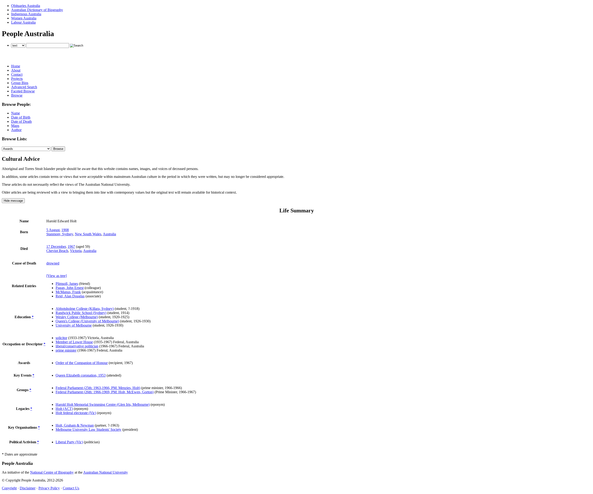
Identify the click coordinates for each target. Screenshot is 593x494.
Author (16, 130)
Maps (15, 126)
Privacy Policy (49, 488)
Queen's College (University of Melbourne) (87, 321)
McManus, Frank (68, 292)
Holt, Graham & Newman (75, 425)
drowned (52, 263)
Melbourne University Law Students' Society (88, 429)
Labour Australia (23, 22)
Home (15, 66)
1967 (71, 247)
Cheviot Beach (57, 251)
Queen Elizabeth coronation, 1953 (81, 375)
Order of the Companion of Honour (82, 363)
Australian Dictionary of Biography (37, 10)
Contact (16, 74)
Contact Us (71, 488)
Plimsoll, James (67, 284)
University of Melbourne (74, 325)
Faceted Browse (23, 91)
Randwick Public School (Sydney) (81, 313)
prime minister (66, 350)
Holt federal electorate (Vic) (76, 413)
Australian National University (105, 472)
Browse (16, 95)
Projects (17, 79)
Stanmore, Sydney (59, 234)
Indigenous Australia (26, 14)
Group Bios (19, 83)
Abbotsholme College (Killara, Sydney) (85, 309)
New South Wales (88, 234)
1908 (65, 230)
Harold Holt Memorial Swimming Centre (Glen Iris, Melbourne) (103, 404)
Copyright (9, 488)
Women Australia (23, 18)
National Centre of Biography (52, 472)
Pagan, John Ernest (70, 288)
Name (15, 113)
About (15, 70)
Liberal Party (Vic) (69, 442)
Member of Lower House (74, 342)
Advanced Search (24, 87)
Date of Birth (20, 117)
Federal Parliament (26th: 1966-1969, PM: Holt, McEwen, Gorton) (105, 392)
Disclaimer (27, 488)
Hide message (13, 200)
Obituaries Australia (25, 6)
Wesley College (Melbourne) (77, 317)
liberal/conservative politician (77, 346)
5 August (53, 230)
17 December (56, 247)
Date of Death (21, 121)
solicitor (61, 338)
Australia (109, 234)
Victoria (76, 251)
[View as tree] (56, 276)
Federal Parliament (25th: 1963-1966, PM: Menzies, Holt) (98, 388)
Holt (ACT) (64, 409)
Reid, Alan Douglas (70, 296)
